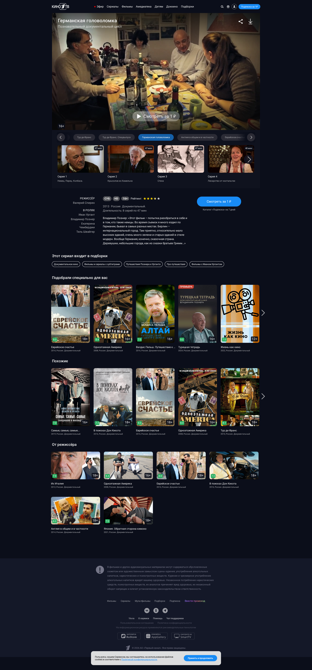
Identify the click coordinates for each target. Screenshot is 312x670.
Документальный (133, 206)
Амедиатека (143, 6)
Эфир (100, 6)
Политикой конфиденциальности (139, 659)
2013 (106, 206)
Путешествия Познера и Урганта (143, 264)
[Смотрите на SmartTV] (183, 636)
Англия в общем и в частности (197, 137)
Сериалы (112, 6)
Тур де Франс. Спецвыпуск (117, 137)
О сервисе (143, 618)
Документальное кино (66, 264)
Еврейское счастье (235, 137)
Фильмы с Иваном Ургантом (207, 264)
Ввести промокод (195, 600)
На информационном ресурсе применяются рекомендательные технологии (156, 627)
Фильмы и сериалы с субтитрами (102, 264)
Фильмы (127, 6)
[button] (241, 21)
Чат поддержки (175, 618)
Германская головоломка (156, 137)
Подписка (175, 601)
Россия (115, 206)
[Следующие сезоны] (246, 137)
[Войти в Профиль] (234, 6)
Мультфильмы (142, 601)
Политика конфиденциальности (174, 623)
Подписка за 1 (249, 6)
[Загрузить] (250, 21)
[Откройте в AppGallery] (156, 636)
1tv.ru (131, 618)
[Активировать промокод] (228, 6)
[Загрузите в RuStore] (129, 636)
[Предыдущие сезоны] (66, 137)
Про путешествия (176, 264)
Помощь (157, 618)
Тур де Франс (84, 137)
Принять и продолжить (200, 658)
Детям (159, 6)
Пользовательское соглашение (137, 623)
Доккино (172, 6)
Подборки (187, 6)
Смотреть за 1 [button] (159, 116)
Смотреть (219, 203)
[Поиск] (222, 6)
